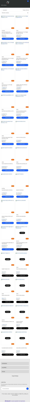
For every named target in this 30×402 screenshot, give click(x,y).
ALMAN (3, 30)
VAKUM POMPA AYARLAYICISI (19, 322)
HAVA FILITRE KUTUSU (20, 137)
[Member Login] (24, 2)
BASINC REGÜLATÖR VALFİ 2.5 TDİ (7, 217)
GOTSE (3, 320)
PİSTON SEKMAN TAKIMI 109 (8, 321)
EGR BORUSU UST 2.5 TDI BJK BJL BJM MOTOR (8, 59)
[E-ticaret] (15, 401)
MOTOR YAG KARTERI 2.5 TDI (8, 111)
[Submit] (27, 389)
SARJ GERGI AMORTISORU (21, 348)
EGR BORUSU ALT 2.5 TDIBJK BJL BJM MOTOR (22, 33)
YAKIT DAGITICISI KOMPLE (7, 163)
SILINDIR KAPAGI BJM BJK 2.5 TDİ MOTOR (8, 243)
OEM (17, 30)
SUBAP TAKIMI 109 (5, 269)
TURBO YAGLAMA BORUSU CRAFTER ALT (21, 85)
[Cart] (27, 2)
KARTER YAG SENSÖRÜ (21, 216)
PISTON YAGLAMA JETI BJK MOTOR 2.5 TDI (7, 138)
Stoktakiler (5, 10)
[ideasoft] (7, 401)
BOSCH (17, 241)
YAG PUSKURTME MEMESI (21, 269)
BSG (2, 83)
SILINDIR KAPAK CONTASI (7, 190)
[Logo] (7, 2)
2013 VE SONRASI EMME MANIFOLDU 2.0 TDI (21, 111)
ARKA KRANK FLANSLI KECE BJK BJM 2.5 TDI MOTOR (22, 59)
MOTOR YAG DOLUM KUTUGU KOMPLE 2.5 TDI (7, 33)
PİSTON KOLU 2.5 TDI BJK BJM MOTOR (7, 85)
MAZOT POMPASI (20, 190)
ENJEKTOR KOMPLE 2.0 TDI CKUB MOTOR (21, 243)
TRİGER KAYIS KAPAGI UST (21, 163)
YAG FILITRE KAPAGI (20, 295)
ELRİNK (3, 188)
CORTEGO (18, 56)
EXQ (2, 109)
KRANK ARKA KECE (5, 295)
